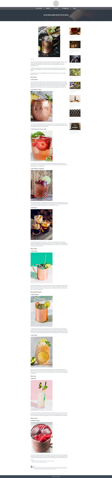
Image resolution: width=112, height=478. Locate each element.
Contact (74, 8)
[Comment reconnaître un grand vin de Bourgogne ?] (75, 88)
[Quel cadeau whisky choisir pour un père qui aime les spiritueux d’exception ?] (75, 47)
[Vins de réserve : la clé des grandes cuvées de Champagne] (75, 61)
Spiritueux (56, 8)
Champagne (48, 8)
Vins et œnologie (39, 8)
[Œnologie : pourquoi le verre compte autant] (75, 34)
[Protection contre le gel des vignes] (75, 75)
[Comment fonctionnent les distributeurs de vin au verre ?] (75, 129)
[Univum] (56, 3)
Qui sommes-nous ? (65, 8)
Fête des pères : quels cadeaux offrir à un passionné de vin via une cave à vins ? (75, 105)
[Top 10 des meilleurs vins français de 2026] (75, 116)
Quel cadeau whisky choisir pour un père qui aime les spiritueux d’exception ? (75, 51)
